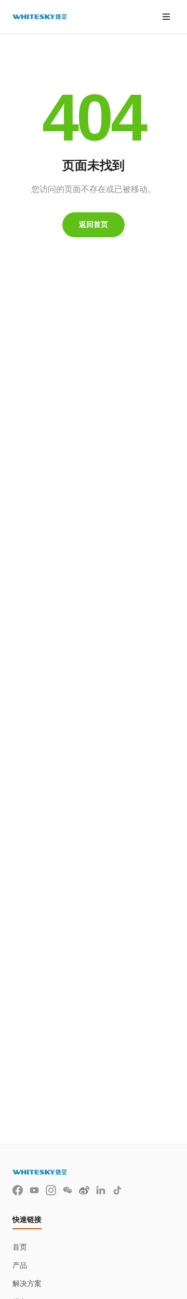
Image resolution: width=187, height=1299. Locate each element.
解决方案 (27, 1283)
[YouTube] (34, 1190)
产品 (19, 1265)
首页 (19, 1247)
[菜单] (166, 16)
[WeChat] (67, 1190)
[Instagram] (51, 1190)
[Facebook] (17, 1190)
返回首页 (93, 224)
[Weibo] (84, 1190)
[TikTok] (117, 1190)
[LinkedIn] (101, 1190)
